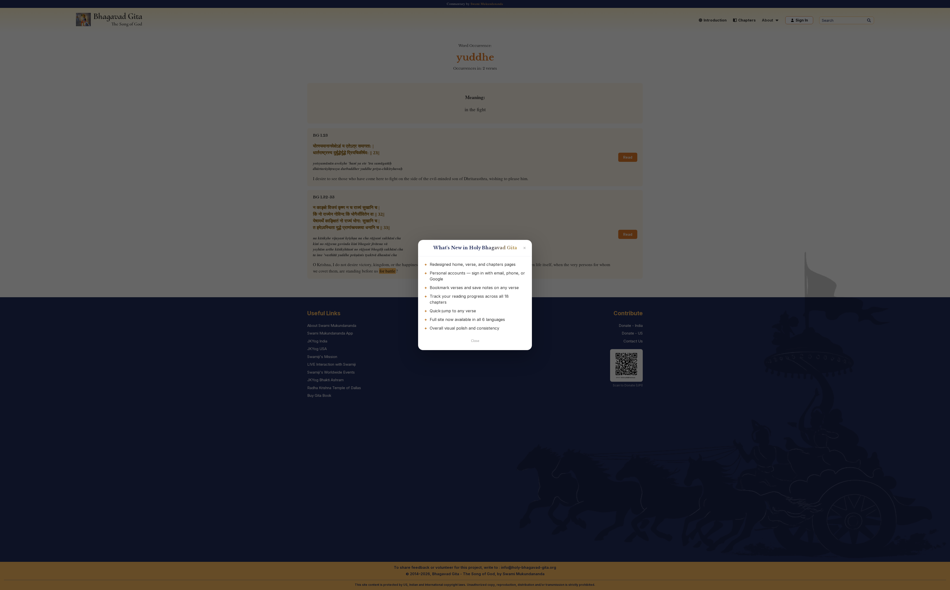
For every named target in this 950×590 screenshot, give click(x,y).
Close (475, 341)
